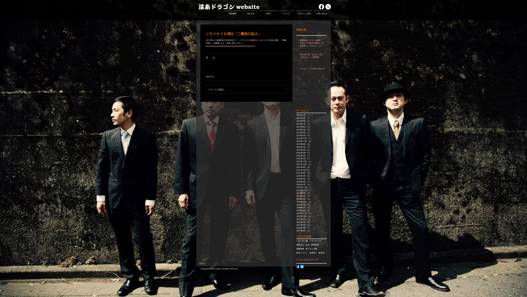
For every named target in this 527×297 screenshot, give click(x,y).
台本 (307, 245)
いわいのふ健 (302, 241)
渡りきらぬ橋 (311, 249)
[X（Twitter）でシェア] (213, 57)
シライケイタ (315, 241)
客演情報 (315, 245)
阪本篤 (322, 252)
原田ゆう (300, 245)
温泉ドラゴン (302, 252)
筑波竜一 (313, 252)
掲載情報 (300, 249)
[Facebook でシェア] (207, 57)
